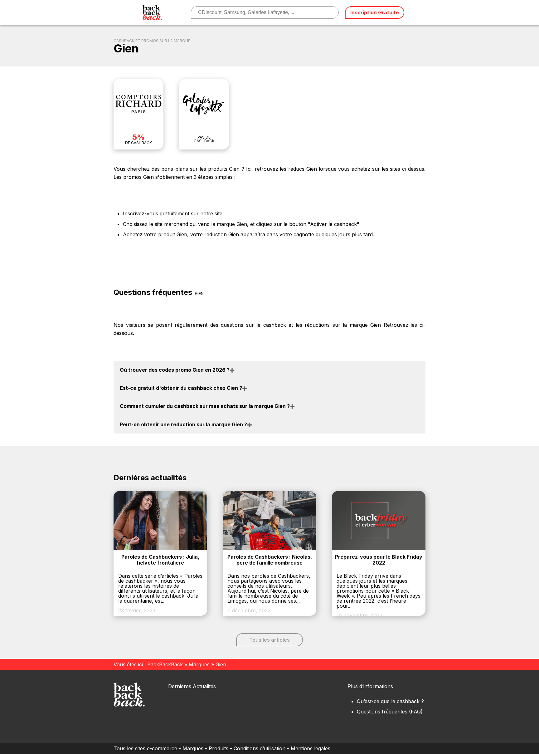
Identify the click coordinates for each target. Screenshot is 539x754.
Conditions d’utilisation (259, 748)
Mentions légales (310, 748)
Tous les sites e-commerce (145, 748)
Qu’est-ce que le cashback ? (390, 701)
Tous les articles (269, 640)
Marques (199, 664)
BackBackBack (165, 664)
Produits (218, 748)
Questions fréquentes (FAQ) (390, 711)
